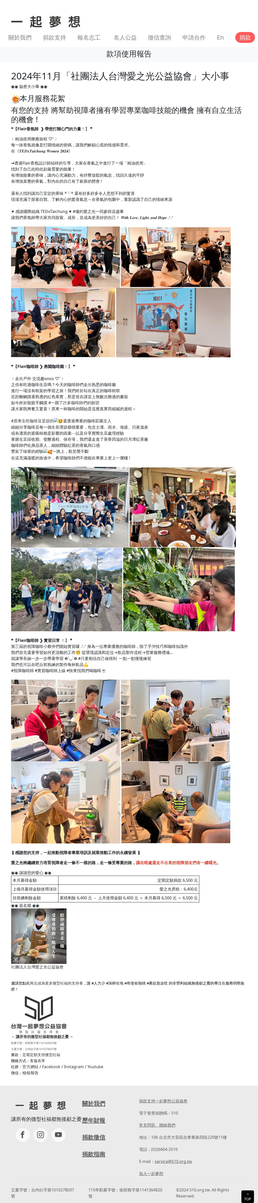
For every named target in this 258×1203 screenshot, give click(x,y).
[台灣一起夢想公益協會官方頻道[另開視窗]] (59, 1135)
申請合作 (194, 37)
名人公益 (125, 37)
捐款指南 (93, 1154)
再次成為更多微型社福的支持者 (56, 983)
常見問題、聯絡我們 (157, 1125)
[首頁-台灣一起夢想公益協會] (44, 21)
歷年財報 (93, 1120)
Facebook (51, 1066)
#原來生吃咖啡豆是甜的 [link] (32, 421)
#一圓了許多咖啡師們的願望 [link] (73, 402)
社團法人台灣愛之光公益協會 (37, 967)
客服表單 (37, 1060)
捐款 (245, 37)
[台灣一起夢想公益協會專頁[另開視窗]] (23, 1135)
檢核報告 (30, 1072)
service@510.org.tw (173, 1161)
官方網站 (30, 1066)
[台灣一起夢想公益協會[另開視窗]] (41, 1135)
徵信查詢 (159, 37)
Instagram (74, 1066)
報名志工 (89, 37)
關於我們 (19, 37)
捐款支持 (54, 37)
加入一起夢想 (151, 1173)
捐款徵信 (93, 1137)
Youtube (95, 1066)
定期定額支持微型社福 (41, 1054)
